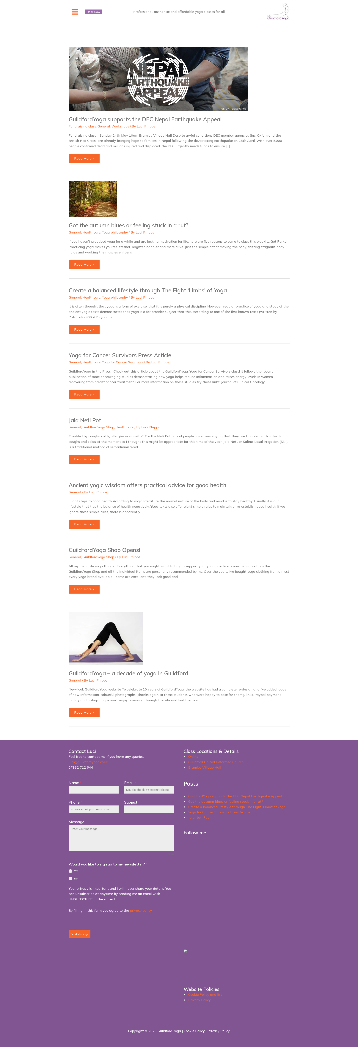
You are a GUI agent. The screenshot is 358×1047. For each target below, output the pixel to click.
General (104, 126)
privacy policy (141, 910)
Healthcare (92, 232)
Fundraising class (82, 126)
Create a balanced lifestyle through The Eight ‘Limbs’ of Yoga (148, 290)
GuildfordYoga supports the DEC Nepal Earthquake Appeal (145, 119)
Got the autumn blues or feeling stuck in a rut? (128, 225)
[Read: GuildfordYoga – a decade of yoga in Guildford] (106, 638)
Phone (75, 802)
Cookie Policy (194, 1031)
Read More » (85, 159)
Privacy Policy (199, 1000)
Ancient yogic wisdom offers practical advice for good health (147, 485)
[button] (93, 12)
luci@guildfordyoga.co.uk (88, 762)
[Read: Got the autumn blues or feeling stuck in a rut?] (93, 198)
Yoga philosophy (115, 232)
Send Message (79, 934)
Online (193, 756)
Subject (130, 802)
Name (75, 782)
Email (130, 782)
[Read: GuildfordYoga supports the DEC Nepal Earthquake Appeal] (158, 79)
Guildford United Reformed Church (216, 762)
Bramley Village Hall (204, 767)
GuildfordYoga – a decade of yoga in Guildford (128, 673)
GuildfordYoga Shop (98, 427)
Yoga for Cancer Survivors (122, 362)
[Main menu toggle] (75, 12)
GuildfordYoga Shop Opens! (104, 550)
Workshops (120, 126)
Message (76, 821)
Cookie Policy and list (205, 994)
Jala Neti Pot (85, 420)
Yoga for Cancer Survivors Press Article (120, 355)
